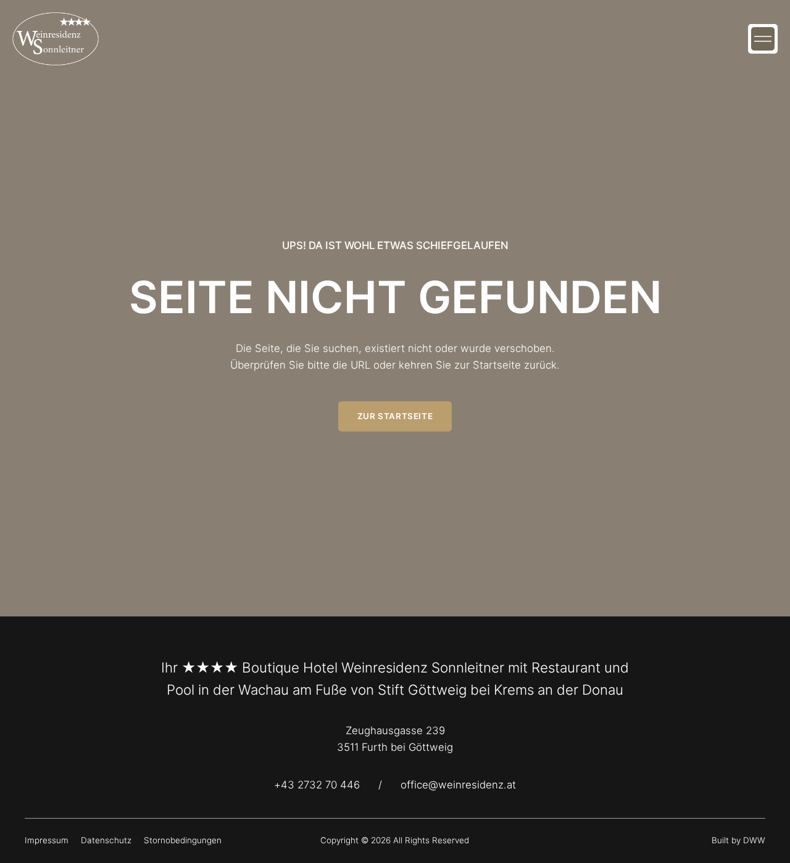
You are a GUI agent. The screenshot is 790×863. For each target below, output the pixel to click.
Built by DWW (738, 840)
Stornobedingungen (183, 840)
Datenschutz (106, 840)
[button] (763, 39)
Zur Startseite (395, 416)
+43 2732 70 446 (317, 785)
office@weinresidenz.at (458, 785)
